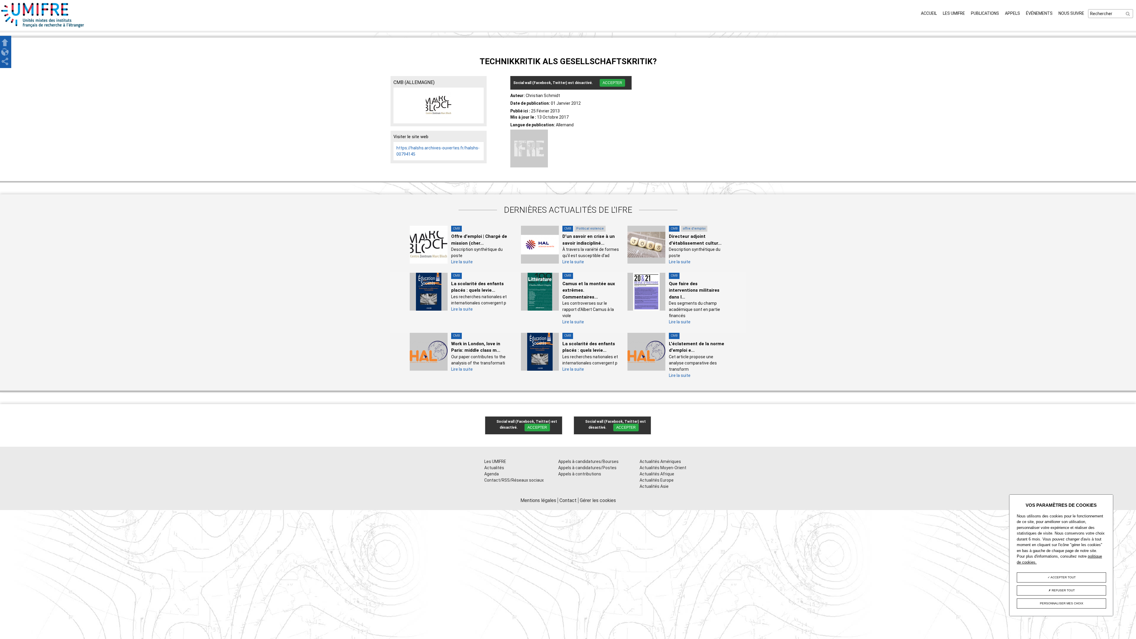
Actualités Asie (654, 486)
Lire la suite (462, 261)
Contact (568, 500)
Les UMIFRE (954, 13)
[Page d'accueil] (43, 27)
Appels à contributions (579, 474)
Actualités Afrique (657, 474)
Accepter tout (1063, 577)
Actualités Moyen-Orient (663, 467)
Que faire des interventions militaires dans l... (694, 290)
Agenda (491, 474)
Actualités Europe (657, 480)
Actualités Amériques (660, 461)
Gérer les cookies (598, 500)
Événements (1039, 13)
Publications (985, 13)
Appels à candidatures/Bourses (588, 461)
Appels (1012, 13)
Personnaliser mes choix (1061, 603)
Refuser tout (1063, 590)
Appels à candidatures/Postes (587, 467)
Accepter (612, 83)
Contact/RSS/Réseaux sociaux (514, 480)
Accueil (929, 13)
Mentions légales (538, 500)
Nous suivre (1071, 13)
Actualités (494, 467)
